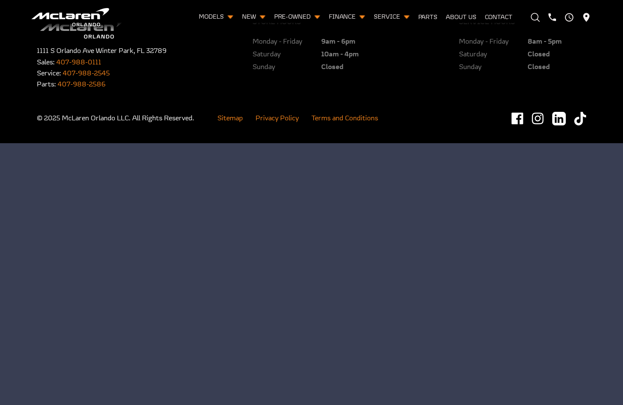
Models (212, 17)
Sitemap (230, 118)
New (250, 17)
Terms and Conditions (345, 118)
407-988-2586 (82, 84)
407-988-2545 (86, 73)
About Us (461, 17)
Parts (428, 17)
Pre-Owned (293, 17)
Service (387, 17)
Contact (498, 17)
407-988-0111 (78, 62)
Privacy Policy (277, 118)
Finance (343, 17)
